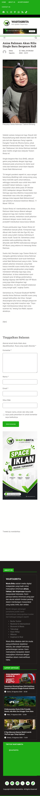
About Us (11, 2)
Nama (6, 377)
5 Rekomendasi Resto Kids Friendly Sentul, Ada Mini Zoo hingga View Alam (18, 710)
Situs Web (7, 400)
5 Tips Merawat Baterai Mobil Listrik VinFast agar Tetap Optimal (17, 733)
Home (4, 2)
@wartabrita (13, 750)
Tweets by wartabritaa (11, 532)
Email (5, 388)
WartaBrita (20, 21)
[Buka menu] (4, 37)
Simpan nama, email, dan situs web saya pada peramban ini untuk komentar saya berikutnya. (21, 414)
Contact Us (6, 7)
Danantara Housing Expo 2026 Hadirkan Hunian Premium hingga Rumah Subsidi (19, 687)
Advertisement (23, 2)
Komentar (7, 350)
